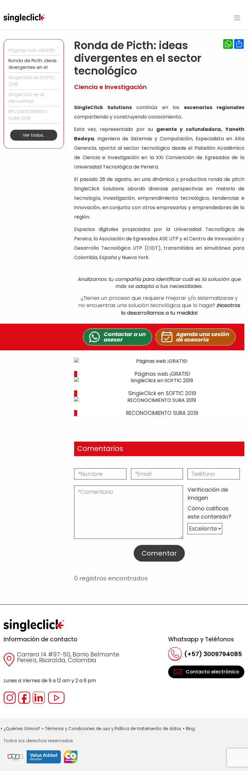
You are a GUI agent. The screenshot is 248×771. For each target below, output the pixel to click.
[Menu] (237, 18)
